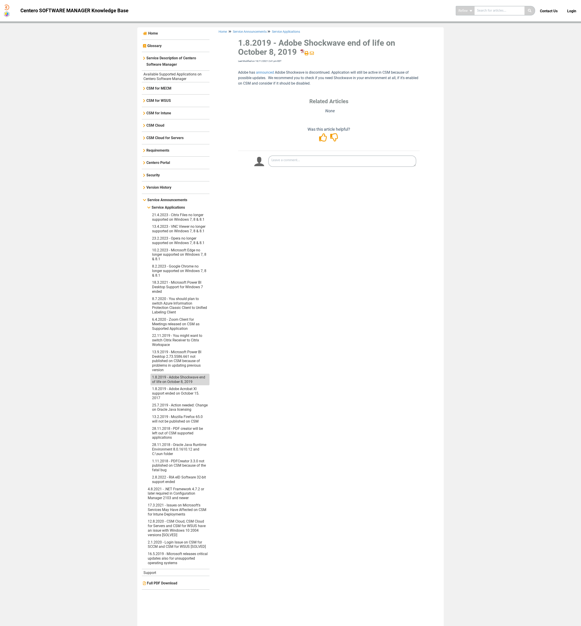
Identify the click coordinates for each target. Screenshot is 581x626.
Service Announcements (167, 200)
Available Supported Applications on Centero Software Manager (172, 76)
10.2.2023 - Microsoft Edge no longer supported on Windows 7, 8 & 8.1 (179, 254)
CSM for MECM (158, 88)
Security (153, 175)
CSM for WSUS (158, 100)
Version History (158, 187)
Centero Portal (158, 162)
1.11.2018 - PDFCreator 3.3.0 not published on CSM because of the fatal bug (179, 465)
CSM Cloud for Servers (165, 138)
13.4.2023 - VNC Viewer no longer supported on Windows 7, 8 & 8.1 (178, 228)
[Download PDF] (301, 53)
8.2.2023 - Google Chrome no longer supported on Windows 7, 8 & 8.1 (179, 271)
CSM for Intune (158, 113)
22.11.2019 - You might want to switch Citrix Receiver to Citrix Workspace (177, 340)
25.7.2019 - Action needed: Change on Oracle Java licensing (180, 407)
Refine (463, 11)
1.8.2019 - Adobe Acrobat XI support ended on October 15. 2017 (175, 393)
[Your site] (8, 6)
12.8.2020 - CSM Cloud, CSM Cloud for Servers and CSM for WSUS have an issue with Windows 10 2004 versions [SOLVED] (177, 528)
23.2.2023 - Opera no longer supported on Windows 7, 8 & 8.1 (178, 240)
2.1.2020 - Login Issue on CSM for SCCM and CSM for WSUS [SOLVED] (177, 544)
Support (149, 573)
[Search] (529, 10)
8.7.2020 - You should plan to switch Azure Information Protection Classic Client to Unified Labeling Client (179, 305)
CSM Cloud (155, 125)
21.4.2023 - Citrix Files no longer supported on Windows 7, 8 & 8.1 (178, 217)
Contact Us (549, 11)
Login (571, 11)
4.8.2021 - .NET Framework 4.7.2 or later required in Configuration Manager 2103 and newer (176, 493)
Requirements (157, 150)
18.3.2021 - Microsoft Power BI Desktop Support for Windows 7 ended (177, 287)
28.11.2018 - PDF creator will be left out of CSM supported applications (177, 433)
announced (265, 72)
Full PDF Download (162, 583)
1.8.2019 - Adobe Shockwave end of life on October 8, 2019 (178, 379)
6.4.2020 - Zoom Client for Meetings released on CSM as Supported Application (175, 324)
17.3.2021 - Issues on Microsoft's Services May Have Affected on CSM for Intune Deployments (177, 509)
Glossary (154, 46)
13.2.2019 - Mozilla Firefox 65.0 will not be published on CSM (177, 419)
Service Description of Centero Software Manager (171, 61)
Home (153, 33)
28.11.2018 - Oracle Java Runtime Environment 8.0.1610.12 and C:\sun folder (179, 449)
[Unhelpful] (334, 139)
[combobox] (499, 10)
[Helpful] (323, 139)
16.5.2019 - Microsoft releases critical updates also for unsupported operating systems (178, 558)
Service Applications (168, 207)
